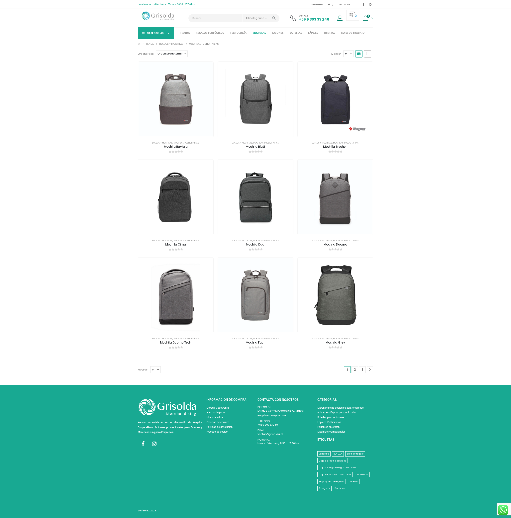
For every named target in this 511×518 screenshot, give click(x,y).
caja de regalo (355, 453)
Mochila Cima (175, 244)
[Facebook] (363, 4)
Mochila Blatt (255, 147)
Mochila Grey (335, 342)
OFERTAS (329, 33)
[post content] (175, 99)
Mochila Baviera (175, 147)
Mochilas (259, 33)
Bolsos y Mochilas (162, 142)
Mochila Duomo (335, 244)
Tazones (277, 33)
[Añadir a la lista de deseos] (207, 67)
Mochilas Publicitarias (186, 142)
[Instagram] (370, 4)
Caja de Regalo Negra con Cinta (337, 467)
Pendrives (340, 488)
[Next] (370, 369)
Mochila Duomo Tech (175, 342)
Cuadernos (362, 474)
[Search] (273, 18)
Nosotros (317, 4)
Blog (330, 4)
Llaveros (353, 481)
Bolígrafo (324, 453)
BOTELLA (338, 453)
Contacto (344, 4)
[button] (358, 53)
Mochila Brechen (335, 147)
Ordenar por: (146, 54)
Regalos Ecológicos (210, 33)
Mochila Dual (255, 244)
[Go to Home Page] (139, 44)
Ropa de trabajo (352, 33)
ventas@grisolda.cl (270, 434)
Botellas (295, 33)
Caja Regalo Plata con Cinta (335, 474)
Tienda (185, 33)
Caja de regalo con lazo (332, 460)
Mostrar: (336, 54)
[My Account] (340, 18)
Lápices (313, 33)
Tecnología (238, 33)
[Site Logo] (158, 16)
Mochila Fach (255, 342)
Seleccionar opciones (178, 133)
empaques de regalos (331, 481)
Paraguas (324, 488)
